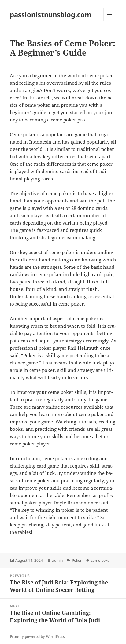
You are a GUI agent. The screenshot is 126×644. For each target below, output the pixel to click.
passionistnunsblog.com (50, 14)
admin (57, 560)
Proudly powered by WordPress (37, 636)
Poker (77, 560)
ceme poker (101, 560)
